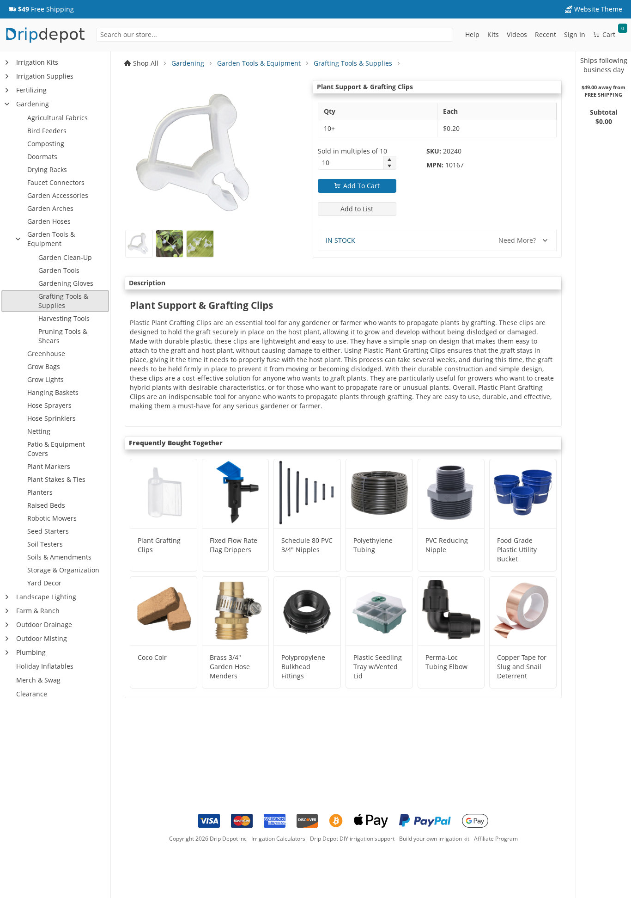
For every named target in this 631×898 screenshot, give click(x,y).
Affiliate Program (496, 839)
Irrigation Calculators (278, 839)
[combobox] (274, 34)
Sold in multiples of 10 (352, 151)
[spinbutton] (350, 162)
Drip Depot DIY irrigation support (352, 839)
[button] (41, 9)
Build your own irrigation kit (434, 839)
